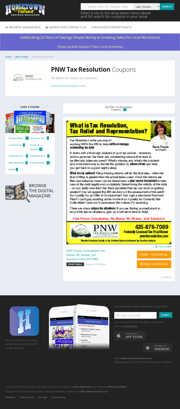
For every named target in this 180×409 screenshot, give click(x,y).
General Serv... (18, 155)
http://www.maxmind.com (94, 391)
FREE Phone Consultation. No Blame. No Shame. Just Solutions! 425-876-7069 (85, 255)
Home (8, 57)
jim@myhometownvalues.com (136, 358)
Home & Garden (36, 147)
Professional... (39, 162)
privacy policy (130, 326)
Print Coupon (152, 255)
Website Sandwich (117, 386)
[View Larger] (118, 182)
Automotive (16, 145)
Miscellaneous (18, 162)
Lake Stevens (21, 57)
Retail (13, 169)
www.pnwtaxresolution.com (68, 86)
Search (167, 6)
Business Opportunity (113, 27)
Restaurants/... (18, 138)
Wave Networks (81, 386)
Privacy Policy (58, 397)
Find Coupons (27, 397)
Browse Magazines (24, 27)
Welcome (10, 397)
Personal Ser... (39, 138)
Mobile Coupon (153, 264)
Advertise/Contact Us (67, 27)
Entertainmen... (39, 155)
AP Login (42, 397)
